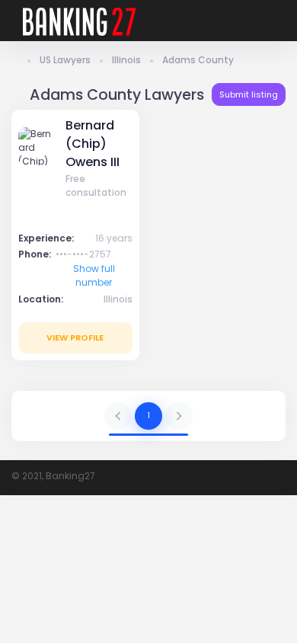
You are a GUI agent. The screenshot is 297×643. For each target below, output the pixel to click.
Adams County (198, 59)
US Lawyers (65, 59)
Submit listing (248, 94)
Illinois (126, 59)
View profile (75, 337)
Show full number (94, 275)
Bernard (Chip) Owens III (92, 144)
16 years (114, 238)
